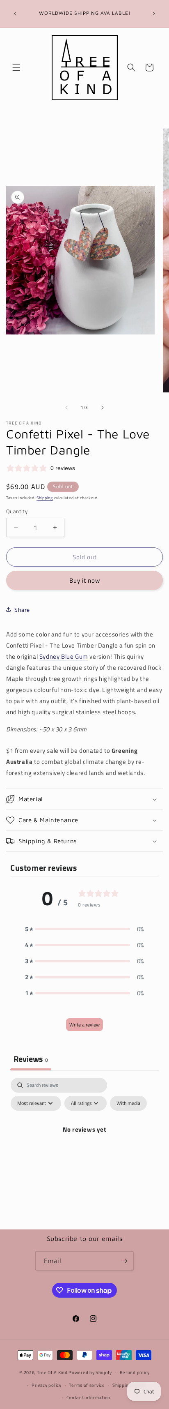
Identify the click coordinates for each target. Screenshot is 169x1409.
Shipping (45, 498)
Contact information (88, 1397)
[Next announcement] (154, 14)
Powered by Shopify (90, 1372)
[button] (16, 67)
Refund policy (135, 1372)
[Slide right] (103, 408)
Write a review (84, 1025)
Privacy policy (47, 1385)
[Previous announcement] (15, 14)
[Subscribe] (124, 1261)
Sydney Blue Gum (63, 656)
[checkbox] (128, 1103)
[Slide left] (66, 408)
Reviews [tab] (31, 1058)
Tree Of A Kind (52, 1372)
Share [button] (22, 609)
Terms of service (87, 1385)
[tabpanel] (84, 1148)
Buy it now (84, 580)
